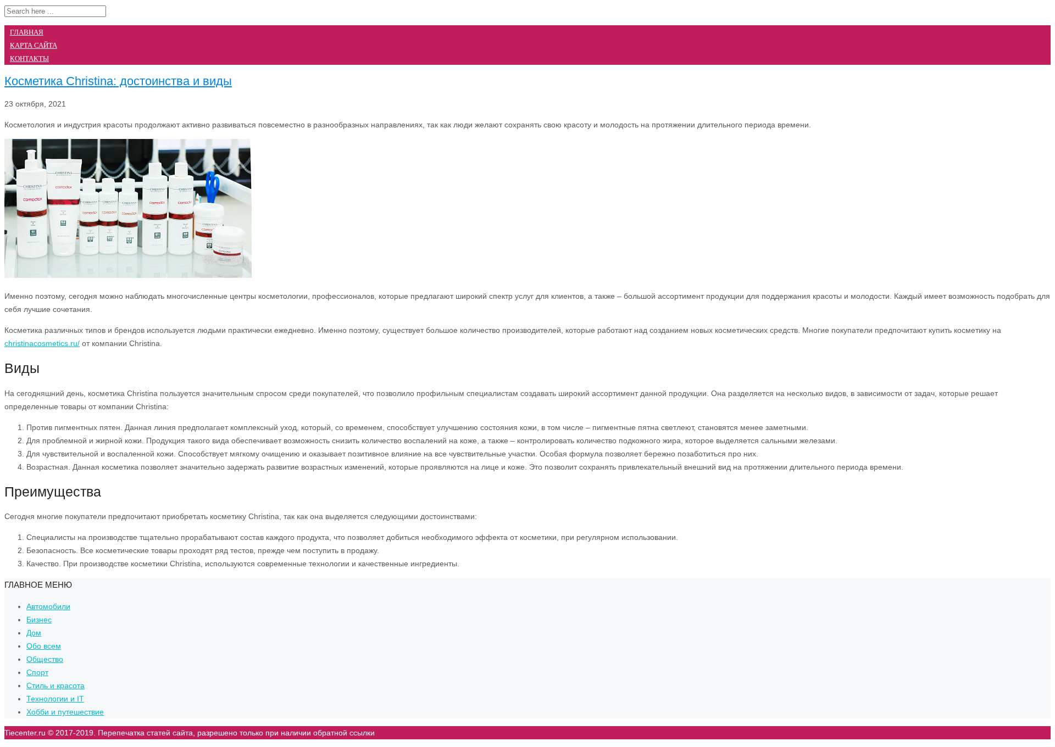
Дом (33, 632)
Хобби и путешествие (65, 711)
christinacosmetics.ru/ (42, 343)
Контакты (29, 58)
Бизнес (39, 619)
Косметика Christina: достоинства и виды (118, 81)
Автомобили (48, 606)
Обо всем (43, 646)
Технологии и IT (55, 698)
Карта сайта (33, 45)
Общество (44, 659)
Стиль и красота (55, 685)
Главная (26, 32)
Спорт (37, 672)
